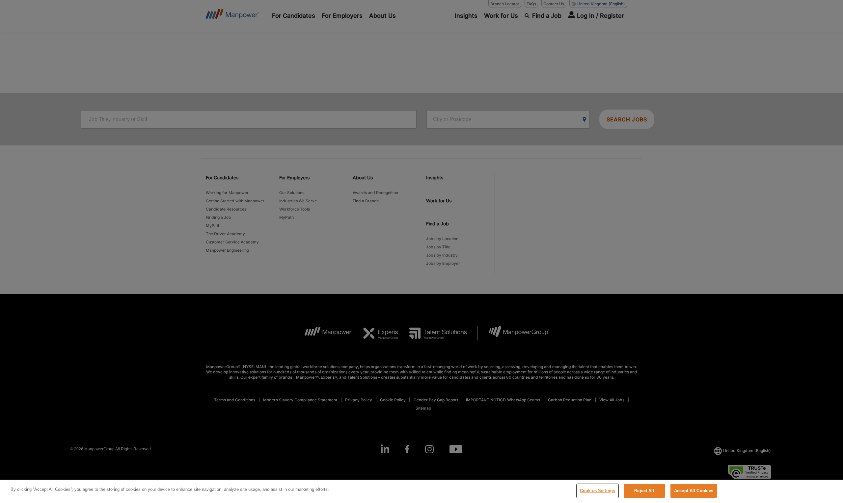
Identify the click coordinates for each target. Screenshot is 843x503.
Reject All (644, 490)
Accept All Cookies (693, 490)
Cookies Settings (597, 490)
